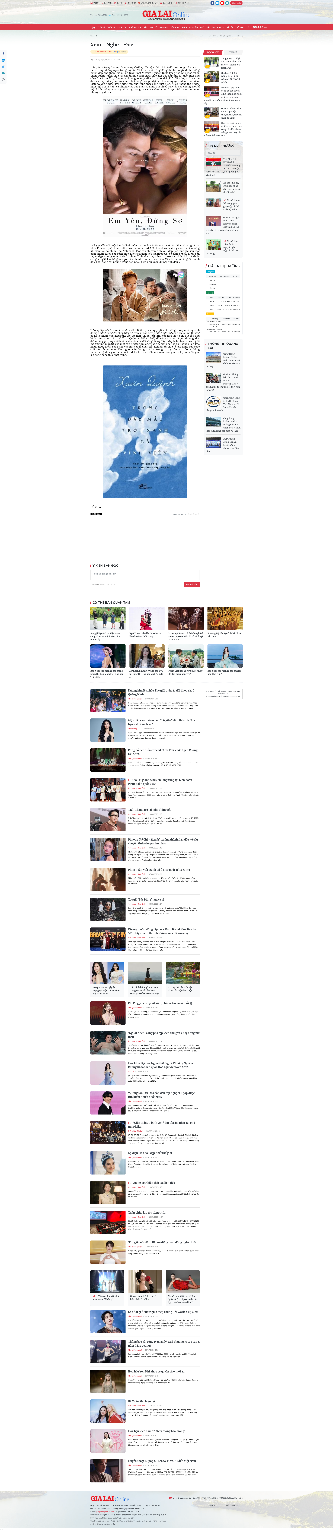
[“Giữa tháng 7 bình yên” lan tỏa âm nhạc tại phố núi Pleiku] (108, 1132)
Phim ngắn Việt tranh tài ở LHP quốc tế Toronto (159, 869)
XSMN (237, 691)
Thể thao (239, 27)
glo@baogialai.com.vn (105, 1511)
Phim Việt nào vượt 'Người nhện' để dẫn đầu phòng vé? (185, 672)
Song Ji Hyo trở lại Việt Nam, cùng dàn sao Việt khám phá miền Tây (231, 63)
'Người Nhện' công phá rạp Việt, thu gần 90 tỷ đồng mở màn (164, 1034)
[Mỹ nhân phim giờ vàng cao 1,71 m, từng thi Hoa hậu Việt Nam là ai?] (147, 656)
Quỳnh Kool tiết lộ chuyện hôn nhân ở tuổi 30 (143, 1297)
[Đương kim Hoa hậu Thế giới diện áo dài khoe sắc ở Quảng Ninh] (108, 700)
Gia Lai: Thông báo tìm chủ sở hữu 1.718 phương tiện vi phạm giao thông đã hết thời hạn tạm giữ (223, 382)
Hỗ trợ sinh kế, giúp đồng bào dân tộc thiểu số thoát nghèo (231, 187)
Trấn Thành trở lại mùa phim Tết (149, 809)
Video (96, 3)
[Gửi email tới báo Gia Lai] (227, 3)
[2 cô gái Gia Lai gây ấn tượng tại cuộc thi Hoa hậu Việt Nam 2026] (107, 973)
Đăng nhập (236, 3)
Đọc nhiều (213, 52)
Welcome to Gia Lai (149, 3)
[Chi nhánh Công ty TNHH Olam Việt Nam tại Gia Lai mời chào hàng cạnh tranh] (213, 401)
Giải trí (220, 27)
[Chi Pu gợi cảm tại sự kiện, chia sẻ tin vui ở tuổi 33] (108, 1013)
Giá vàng (210, 314)
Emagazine (167, 3)
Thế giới (111, 27)
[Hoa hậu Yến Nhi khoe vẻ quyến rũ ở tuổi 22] (108, 1381)
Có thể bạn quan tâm (111, 602)
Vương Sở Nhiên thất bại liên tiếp (153, 1182)
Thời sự (101, 27)
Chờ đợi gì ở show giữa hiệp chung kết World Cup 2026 (163, 1312)
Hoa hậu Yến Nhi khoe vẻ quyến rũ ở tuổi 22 (156, 1371)
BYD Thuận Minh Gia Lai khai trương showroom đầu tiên (222, 445)
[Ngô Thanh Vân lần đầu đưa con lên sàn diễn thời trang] (147, 618)
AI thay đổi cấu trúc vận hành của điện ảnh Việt (180, 989)
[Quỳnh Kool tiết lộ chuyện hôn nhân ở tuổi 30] (145, 1281)
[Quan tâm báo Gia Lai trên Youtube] (222, 3)
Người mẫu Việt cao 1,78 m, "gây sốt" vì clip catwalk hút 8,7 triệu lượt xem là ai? (182, 1299)
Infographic (183, 3)
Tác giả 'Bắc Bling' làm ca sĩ (146, 899)
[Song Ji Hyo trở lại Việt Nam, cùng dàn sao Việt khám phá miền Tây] (211, 62)
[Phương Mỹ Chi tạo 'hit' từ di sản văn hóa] (225, 618)
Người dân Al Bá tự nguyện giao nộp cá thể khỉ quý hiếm (231, 205)
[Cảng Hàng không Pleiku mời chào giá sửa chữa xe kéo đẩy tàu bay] (213, 357)
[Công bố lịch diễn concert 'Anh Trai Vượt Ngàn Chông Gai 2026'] (108, 760)
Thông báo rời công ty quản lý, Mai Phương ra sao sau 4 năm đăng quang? (164, 1343)
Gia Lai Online (109, 1498)
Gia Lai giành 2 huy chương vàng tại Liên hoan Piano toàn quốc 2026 (160, 781)
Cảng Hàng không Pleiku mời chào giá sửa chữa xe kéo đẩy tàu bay (223, 360)
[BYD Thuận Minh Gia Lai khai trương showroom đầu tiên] (213, 442)
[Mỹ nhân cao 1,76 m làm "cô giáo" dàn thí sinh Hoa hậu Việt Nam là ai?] (108, 730)
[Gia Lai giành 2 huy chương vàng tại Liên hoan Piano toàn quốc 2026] (108, 789)
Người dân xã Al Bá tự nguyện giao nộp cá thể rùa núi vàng (222, 247)
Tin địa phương (221, 146)
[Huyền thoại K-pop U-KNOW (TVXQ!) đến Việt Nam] (108, 1470)
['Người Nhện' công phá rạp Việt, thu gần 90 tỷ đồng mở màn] (108, 1043)
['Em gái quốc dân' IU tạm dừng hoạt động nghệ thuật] (108, 1252)
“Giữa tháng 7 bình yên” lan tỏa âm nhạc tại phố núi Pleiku (161, 1124)
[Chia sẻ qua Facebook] (3, 53)
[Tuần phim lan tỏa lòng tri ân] (108, 1222)
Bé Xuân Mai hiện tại (141, 1401)
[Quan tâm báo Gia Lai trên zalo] (217, 3)
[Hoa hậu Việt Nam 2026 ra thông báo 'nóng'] (108, 1441)
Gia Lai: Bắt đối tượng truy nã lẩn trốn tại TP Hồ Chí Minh (230, 78)
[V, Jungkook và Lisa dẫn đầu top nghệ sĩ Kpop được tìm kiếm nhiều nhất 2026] (108, 1103)
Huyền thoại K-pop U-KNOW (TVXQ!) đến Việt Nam (162, 1461)
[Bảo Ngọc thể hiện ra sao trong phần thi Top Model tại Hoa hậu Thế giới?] (108, 656)
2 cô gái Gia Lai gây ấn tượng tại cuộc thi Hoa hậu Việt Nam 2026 (106, 990)
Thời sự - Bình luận (138, 27)
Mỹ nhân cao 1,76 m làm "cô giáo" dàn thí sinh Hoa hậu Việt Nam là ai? (161, 722)
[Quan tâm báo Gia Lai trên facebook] (212, 3)
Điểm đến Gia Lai (135, 1131)
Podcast (132, 3)
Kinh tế (153, 27)
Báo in (120, 3)
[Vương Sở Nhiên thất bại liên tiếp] (108, 1192)
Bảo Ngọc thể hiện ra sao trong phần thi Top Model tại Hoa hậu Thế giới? (106, 674)
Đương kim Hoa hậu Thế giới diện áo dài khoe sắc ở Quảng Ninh (161, 692)
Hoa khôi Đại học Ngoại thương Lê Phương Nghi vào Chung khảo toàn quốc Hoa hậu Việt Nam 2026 (161, 1065)
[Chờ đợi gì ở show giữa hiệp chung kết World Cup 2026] (108, 1321)
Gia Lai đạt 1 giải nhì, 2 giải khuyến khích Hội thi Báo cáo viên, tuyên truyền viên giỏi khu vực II (223, 225)
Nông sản (210, 272)
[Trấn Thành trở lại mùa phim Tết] (108, 819)
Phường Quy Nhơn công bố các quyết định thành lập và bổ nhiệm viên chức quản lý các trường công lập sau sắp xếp (223, 95)
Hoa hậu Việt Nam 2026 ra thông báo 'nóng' (156, 1431)
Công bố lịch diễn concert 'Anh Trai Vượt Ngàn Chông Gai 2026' (162, 752)
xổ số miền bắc (211, 691)
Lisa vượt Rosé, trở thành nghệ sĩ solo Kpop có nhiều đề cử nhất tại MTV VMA (185, 636)
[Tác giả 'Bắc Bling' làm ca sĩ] (108, 909)
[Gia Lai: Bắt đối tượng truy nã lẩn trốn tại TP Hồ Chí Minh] (211, 76)
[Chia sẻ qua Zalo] (3, 60)
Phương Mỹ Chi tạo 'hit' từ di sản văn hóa (224, 635)
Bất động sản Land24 (226, 691)
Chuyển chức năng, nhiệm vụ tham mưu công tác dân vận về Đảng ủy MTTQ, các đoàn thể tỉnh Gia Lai (223, 129)
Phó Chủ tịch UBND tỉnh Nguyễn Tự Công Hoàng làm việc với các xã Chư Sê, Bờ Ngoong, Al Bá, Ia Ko (223, 167)
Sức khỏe (175, 27)
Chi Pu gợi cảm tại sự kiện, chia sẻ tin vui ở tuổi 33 (160, 1003)
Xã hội (230, 27)
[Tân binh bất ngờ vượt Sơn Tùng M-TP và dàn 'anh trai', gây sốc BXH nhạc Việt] (145, 973)
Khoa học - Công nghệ (193, 27)
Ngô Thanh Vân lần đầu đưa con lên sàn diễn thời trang (145, 635)
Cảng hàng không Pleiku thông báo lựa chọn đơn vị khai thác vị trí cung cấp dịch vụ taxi (223, 424)
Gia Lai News (260, 27)
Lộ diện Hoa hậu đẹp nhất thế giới (150, 1153)
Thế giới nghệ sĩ (225, 36)
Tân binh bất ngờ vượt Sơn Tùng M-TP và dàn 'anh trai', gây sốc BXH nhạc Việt (144, 990)
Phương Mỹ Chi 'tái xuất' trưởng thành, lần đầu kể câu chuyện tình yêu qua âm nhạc (163, 841)
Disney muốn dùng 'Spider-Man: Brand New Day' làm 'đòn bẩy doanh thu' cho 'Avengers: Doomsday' (163, 931)
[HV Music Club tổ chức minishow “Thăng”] (107, 1281)
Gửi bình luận (191, 584)
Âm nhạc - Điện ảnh (208, 36)
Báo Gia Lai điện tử (166, 15)
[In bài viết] (3, 79)
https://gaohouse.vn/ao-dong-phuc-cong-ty (223, 696)
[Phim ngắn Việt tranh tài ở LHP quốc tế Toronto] (108, 879)
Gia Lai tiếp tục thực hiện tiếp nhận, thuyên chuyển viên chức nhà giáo (231, 113)
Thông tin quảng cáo (223, 346)
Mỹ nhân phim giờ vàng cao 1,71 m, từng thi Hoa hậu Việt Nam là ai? (146, 674)
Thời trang (238, 36)
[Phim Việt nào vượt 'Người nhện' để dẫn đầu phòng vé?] (186, 656)
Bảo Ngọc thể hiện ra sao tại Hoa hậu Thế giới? (224, 672)
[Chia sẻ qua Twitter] (3, 66)
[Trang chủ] (93, 27)
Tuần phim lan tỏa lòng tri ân (147, 1212)
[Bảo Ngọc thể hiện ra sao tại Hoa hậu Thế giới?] (225, 656)
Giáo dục (163, 27)
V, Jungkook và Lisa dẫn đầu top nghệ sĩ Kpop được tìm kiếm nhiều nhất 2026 (161, 1094)
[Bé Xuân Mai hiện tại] (108, 1411)
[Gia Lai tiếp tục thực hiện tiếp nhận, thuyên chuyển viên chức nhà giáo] (211, 112)
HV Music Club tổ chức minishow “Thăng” (106, 1298)
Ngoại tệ (210, 293)
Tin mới (233, 52)
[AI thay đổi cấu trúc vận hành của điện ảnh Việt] (183, 973)
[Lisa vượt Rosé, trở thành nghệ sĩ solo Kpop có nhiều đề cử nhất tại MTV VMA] (186, 618)
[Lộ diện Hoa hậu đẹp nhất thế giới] (108, 1163)
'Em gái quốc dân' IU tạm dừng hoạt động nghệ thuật (162, 1242)
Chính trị (121, 27)
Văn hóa (211, 27)
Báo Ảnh (107, 3)
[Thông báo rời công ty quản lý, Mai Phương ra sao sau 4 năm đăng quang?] (108, 1351)
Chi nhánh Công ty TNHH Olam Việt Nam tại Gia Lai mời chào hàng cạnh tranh (223, 404)
